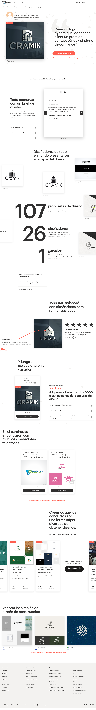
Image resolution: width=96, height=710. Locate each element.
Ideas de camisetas (77, 687)
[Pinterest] (91, 704)
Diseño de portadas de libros (56, 687)
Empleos (4, 676)
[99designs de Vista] (6, 2)
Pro (55, 2)
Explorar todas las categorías (56, 690)
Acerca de (4, 670)
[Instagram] (93, 704)
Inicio (3, 7)
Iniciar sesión (90, 2)
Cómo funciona (26, 2)
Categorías (17, 2)
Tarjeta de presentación (55, 673)
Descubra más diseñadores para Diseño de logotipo (47, 500)
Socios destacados (77, 693)
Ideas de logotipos (77, 684)
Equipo (4, 679)
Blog (74, 673)
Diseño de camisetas (54, 684)
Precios (27, 681)
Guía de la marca (53, 679)
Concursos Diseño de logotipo (24, 7)
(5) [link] (69, 457)
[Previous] (45, 113)
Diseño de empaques (54, 681)
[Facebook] (84, 704)
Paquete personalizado (44, 572)
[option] (61, 138)
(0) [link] (35, 382)
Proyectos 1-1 (29, 673)
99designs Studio (30, 684)
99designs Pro (29, 687)
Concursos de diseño (31, 670)
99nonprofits (5, 690)
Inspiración (50, 2)
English (45, 704)
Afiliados (75, 681)
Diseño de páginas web (55, 676)
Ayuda (74, 695)
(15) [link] (42, 457)
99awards (75, 679)
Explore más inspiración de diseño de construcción (47, 652)
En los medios (5, 684)
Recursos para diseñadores (79, 690)
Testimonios (5, 687)
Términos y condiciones (23, 704)
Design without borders (78, 676)
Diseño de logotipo (11, 7)
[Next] (81, 113)
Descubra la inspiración (32, 679)
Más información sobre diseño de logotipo (67, 58)
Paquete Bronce (16, 572)
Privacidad (33, 704)
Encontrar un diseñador (38, 2)
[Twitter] (86, 704)
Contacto (4, 673)
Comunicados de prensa (8, 681)
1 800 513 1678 (80, 2)
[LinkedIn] (88, 704)
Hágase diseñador (77, 670)
